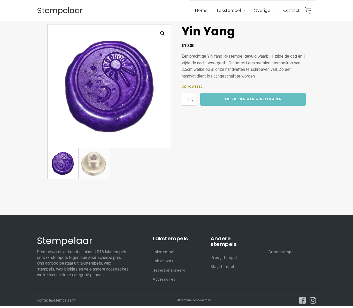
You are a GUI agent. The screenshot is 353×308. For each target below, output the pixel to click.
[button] (162, 33)
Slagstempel (222, 267)
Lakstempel (229, 10)
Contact (291, 10)
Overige (262, 10)
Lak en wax (163, 261)
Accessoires (164, 279)
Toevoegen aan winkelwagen (253, 99)
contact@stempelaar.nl (56, 300)
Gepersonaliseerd (169, 270)
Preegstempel (224, 258)
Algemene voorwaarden (194, 300)
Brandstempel (281, 252)
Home (201, 10)
